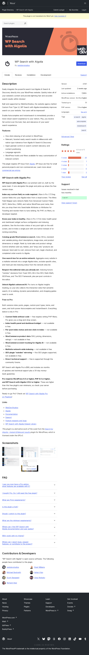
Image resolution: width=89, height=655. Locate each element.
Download (81, 64)
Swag (70, 610)
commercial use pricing (11, 170)
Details (7, 75)
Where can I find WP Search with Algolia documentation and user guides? (18, 528)
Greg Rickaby (39, 578)
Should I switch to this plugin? (14, 514)
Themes (27, 603)
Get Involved (72, 599)
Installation (31, 75)
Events (70, 603)
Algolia (32, 164)
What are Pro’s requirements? (13, 500)
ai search (77, 117)
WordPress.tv (52, 610)
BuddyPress (8, 629)
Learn (48, 599)
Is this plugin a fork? (10, 507)
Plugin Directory (8, 10)
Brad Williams (39, 567)
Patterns (27, 610)
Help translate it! (60, 16)
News (4, 603)
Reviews (18, 75)
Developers (50, 607)
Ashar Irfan (38, 572)
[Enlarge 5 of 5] (54, 450)
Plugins (26, 607)
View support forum (69, 203)
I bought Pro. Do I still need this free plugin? (19, 493)
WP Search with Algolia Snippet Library (20, 424)
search (84, 130)
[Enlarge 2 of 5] (16, 461)
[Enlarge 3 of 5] (35, 450)
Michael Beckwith (14, 572)
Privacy (5, 610)
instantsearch (81, 126)
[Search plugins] (25, 23)
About (4, 599)
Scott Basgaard (13, 578)
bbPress (6, 625)
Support (84, 75)
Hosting (5, 607)
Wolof (9, 639)
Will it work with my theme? (13, 536)
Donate (71, 607)
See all (84, 177)
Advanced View (67, 136)
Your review (66, 177)
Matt (5, 621)
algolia (84, 117)
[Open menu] (85, 3)
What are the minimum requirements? (16, 521)
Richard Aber (12, 583)
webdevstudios (23, 65)
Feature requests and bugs (16, 421)
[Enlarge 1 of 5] (16, 450)
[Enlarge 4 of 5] (35, 462)
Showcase (28, 599)
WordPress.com (9, 618)
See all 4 (84, 112)
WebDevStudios (11, 408)
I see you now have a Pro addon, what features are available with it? (16, 485)
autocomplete (81, 121)
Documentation (11, 414)
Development (46, 75)
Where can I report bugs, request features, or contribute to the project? (17, 543)
